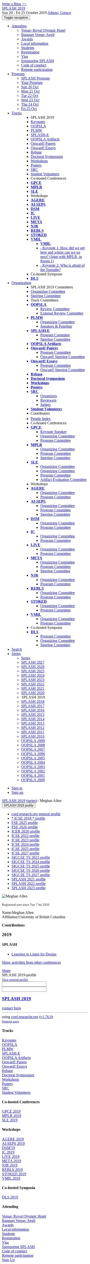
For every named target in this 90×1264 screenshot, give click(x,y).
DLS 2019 (10, 1197)
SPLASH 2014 (32, 719)
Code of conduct (33, 65)
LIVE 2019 (10, 1156)
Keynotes (38, 122)
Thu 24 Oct (30, 104)
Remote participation (37, 69)
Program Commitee (55, 335)
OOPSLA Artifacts (45, 139)
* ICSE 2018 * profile (28, 818)
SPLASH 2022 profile (29, 884)
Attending (19, 26)
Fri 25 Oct (29, 109)
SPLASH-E (40, 135)
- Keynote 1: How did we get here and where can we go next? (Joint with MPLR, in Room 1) (62, 254)
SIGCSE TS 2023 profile (31, 857)
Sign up (17, 792)
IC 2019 (8, 1152)
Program (18, 74)
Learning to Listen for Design (34, 954)
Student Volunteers (45, 174)
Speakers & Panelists (56, 326)
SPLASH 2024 (32, 675)
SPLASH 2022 (32, 684)
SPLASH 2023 (32, 680)
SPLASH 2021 (32, 688)
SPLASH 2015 (32, 715)
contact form (11, 1008)
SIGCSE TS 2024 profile (31, 862)
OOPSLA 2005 (33, 758)
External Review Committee (61, 313)
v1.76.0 (46, 1017)
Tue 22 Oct (29, 96)
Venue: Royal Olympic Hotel (43, 30)
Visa (24, 56)
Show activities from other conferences (31, 962)
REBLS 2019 (12, 1170)
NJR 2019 (10, 1165)
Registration (30, 52)
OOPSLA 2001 (33, 775)
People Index (41, 419)
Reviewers (48, 400)
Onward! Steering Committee (62, 357)
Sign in (17, 788)
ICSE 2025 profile (25, 849)
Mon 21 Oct (30, 91)
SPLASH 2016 (32, 710)
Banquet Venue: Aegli (37, 35)
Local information (34, 43)
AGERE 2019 (13, 1139)
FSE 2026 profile (25, 827)
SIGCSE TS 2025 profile (31, 866)
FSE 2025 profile (25, 823)
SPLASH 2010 (32, 736)
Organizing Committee (48, 291)
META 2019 (11, 1161)
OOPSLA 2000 (33, 780)
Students (27, 48)
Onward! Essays (43, 148)
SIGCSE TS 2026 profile (31, 870)
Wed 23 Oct (30, 100)
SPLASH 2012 (32, 728)
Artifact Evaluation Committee (63, 480)
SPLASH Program (35, 78)
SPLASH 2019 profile (18, 805)
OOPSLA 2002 (33, 771)
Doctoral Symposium (47, 156)
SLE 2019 (10, 1120)
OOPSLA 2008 (33, 745)
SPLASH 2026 (32, 667)
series (31, 801)
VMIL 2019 (11, 1178)
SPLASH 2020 (32, 693)
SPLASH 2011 (32, 732)
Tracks (17, 113)
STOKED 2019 (14, 1174)
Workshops (39, 161)
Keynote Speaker (53, 432)
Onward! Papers (43, 143)
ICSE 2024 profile (25, 844)
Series (25, 658)
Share (6, 971)
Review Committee (55, 309)
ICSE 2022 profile (25, 836)
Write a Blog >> (14, 4)
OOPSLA (38, 126)
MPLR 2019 (11, 1116)
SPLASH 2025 (32, 671)
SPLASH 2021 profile (29, 879)
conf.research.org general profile (36, 814)
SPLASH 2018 (32, 701)
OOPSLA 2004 (33, 762)
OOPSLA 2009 (33, 741)
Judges (45, 405)
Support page (10, 1021)
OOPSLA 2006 (33, 754)
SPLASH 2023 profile (29, 888)
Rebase (36, 152)
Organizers (48, 396)
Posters (36, 165)
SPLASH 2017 (32, 706)
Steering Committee (46, 296)
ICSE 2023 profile (25, 840)
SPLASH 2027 (32, 662)
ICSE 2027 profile (25, 853)
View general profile (15, 979)
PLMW (36, 130)
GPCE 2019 (11, 1111)
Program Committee (55, 352)
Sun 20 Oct (29, 87)
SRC (34, 170)
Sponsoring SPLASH (37, 61)
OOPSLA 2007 (33, 749)
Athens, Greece (59, 13)
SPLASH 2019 (13, 801)
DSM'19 (8, 1148)
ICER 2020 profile (26, 831)
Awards (27, 39)
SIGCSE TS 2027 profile (31, 875)
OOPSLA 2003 (33, 767)
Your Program (31, 83)
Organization (21, 283)
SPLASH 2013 (32, 723)
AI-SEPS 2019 (13, 1143)
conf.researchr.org (24, 1017)
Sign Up (8, 1260)
